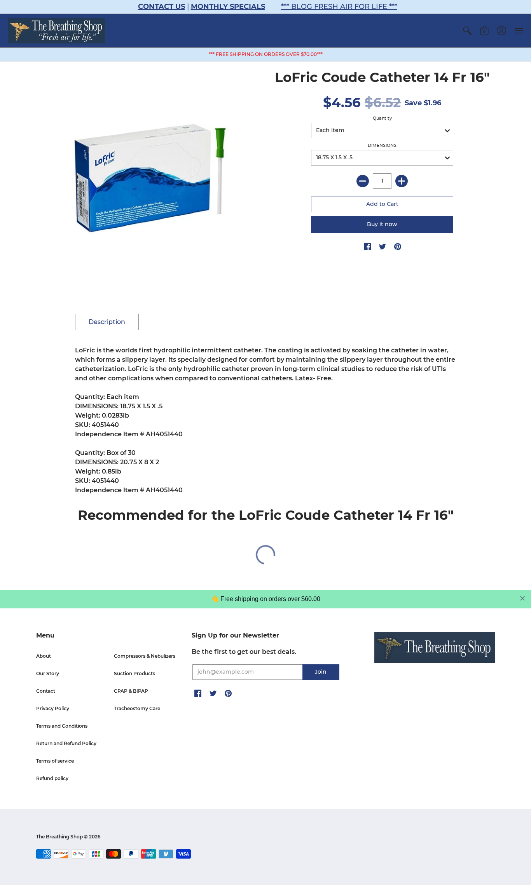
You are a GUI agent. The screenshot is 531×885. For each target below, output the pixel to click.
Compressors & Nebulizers (144, 656)
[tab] (107, 322)
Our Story (47, 673)
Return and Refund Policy (66, 743)
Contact (45, 691)
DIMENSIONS (382, 145)
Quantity (382, 118)
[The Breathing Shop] (56, 30)
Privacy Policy (52, 708)
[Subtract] (362, 181)
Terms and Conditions (61, 726)
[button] (467, 30)
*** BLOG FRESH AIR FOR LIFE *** (339, 6)
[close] (522, 598)
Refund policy (52, 778)
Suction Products (134, 673)
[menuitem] (467, 30)
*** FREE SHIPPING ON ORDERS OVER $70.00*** (266, 54)
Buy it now (382, 224)
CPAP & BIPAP (131, 691)
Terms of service (55, 761)
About (43, 656)
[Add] (401, 181)
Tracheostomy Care (137, 708)
